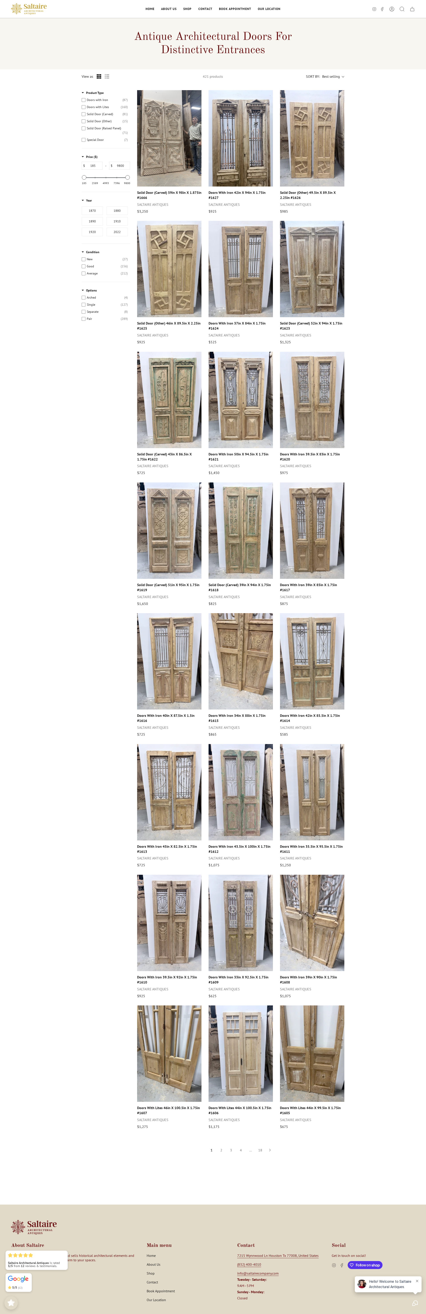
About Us (153, 1264)
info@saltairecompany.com (258, 1273)
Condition (92, 252)
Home (151, 1255)
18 (260, 1150)
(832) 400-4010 (249, 1264)
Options (91, 290)
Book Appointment (161, 1291)
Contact (152, 1282)
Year (89, 200)
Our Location (156, 1300)
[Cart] (412, 9)
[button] (150, 9)
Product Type (95, 93)
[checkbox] (105, 100)
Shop (151, 1273)
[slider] (84, 177)
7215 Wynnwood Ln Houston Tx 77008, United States (278, 1255)
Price (92, 157)
